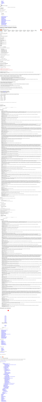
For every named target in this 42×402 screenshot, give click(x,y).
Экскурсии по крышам (3, 333)
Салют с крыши (7, 375)
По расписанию (4, 392)
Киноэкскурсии (6, 380)
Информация (2, 67)
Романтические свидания (3, 344)
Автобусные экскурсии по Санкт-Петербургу (9, 384)
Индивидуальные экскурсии (4, 336)
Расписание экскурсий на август (4, 16)
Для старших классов (6, 391)
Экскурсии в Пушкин (7, 365)
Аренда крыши (2, 18)
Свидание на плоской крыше (7, 370)
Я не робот (3, 108)
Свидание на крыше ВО (7, 373)
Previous (0, 31)
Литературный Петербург (7, 379)
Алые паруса (4, 393)
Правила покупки (3, 341)
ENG (1, 4)
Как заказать (2, 397)
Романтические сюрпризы (3, 23)
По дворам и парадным (3, 331)
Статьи (2, 1)
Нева (5, 371)
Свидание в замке (6, 387)
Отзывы (5, 67)
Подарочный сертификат (3, 337)
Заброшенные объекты (7, 381)
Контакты (2, 3)
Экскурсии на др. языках (7, 377)
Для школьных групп (5, 390)
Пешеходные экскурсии (3, 19)
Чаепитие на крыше (4, 389)
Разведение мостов (6, 382)
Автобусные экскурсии (3, 334)
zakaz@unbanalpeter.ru (2, 352)
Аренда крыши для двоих (7, 369)
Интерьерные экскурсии (3, 17)
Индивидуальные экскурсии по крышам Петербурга (10, 376)
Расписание (2, 340)
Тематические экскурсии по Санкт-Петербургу (6, 20)
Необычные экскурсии (3, 335)
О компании (2, 2)
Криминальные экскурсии (7, 378)
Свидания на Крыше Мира (7, 372)
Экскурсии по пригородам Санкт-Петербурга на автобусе (10, 364)
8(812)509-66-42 (4, 91)
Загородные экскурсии (3, 330)
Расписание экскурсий (3, 396)
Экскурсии (2, 342)
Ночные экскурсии (3, 22)
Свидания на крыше (3, 332)
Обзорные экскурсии (3, 21)
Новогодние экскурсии (3, 24)
